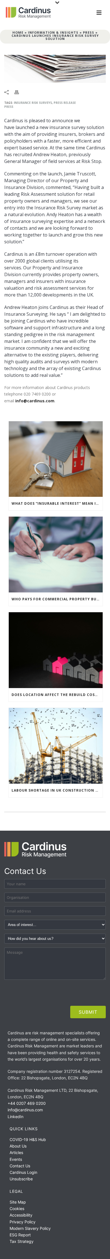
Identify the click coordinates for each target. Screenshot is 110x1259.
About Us (18, 1146)
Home (17, 32)
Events (16, 1159)
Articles (16, 1152)
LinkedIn (15, 1116)
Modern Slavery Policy (30, 1228)
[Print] (19, 92)
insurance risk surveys (33, 103)
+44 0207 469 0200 (27, 1103)
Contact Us (20, 1165)
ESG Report (20, 1234)
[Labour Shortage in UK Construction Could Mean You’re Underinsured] (56, 746)
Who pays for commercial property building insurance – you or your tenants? (57, 599)
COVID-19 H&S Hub (28, 1139)
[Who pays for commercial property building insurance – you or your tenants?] (56, 554)
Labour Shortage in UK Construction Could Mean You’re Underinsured (57, 790)
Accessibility (21, 1215)
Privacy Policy (23, 1221)
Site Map (18, 1202)
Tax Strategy (22, 1241)
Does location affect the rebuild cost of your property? (57, 694)
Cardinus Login (23, 1172)
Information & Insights (53, 32)
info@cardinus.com (34, 400)
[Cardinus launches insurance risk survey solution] (55, 69)
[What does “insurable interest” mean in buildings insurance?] (56, 459)
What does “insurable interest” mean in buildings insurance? (57, 503)
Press (88, 32)
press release (65, 103)
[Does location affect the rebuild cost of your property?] (56, 650)
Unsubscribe (21, 1178)
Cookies (17, 1208)
